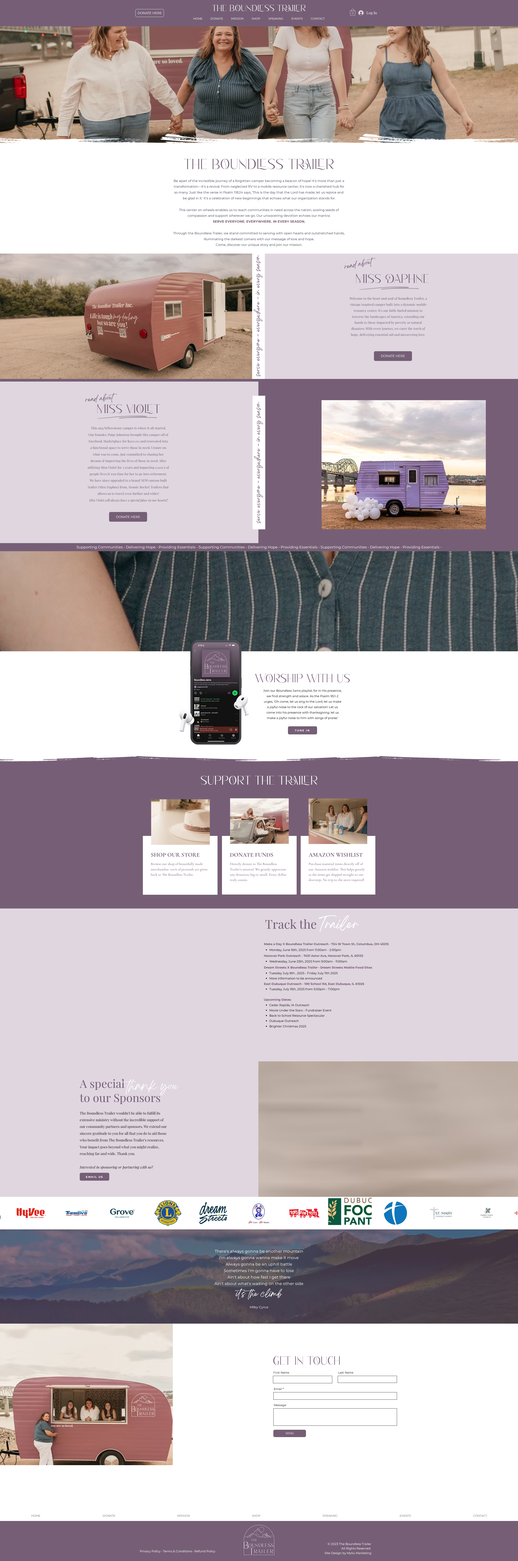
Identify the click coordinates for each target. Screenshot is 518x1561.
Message (280, 1405)
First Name (281, 1372)
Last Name (345, 1372)
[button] (353, 12)
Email (278, 1389)
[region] (180, 865)
